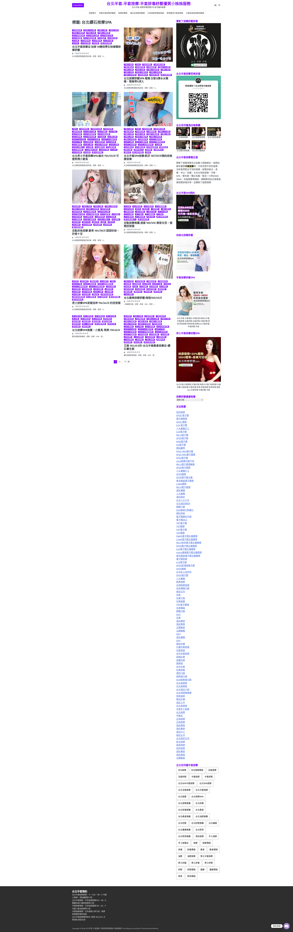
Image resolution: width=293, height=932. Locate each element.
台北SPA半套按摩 (186, 783)
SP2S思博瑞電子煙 (185, 565)
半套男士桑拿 (91, 33)
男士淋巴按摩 (111, 316)
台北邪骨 (199, 830)
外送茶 (135, 286)
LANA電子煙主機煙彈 (186, 539)
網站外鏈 (180, 644)
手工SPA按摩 (163, 211)
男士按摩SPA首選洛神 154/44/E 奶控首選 (96, 303)
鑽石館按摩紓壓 (143, 219)
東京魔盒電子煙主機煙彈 (188, 556)
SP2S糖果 (181, 569)
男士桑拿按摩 (99, 316)
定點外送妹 (86, 222)
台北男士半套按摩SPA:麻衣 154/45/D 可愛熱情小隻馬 (95, 157)
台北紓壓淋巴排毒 (91, 150)
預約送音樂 (111, 324)
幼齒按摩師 (107, 224)
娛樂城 (179, 663)
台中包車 (180, 667)
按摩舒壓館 (122, 13)
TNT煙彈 (180, 526)
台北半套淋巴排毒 (106, 35)
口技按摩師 (136, 284)
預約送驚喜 (76, 326)
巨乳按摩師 (76, 224)
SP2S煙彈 (181, 474)
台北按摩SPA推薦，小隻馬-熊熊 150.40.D (96, 330)
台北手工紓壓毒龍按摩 (157, 142)
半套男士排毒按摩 (78, 33)
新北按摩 (180, 742)
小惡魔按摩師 (161, 337)
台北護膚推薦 (184, 830)
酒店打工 (180, 732)
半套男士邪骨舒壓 (130, 75)
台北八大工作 (182, 500)
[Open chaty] (287, 926)
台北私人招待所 (183, 572)
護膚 (202, 869)
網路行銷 (180, 507)
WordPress (154, 928)
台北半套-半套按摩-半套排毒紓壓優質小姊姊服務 (149, 4)
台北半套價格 (102, 131)
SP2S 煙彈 (181, 422)
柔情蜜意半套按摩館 (175, 13)
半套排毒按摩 (129, 67)
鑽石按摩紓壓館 (106, 43)
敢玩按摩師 (137, 342)
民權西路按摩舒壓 (78, 297)
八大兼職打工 (182, 428)
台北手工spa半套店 (79, 139)
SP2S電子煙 (182, 438)
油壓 (180, 856)
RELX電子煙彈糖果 (185, 464)
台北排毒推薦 (184, 810)
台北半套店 (113, 131)
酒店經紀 (180, 497)
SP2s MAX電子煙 (184, 451)
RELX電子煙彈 (183, 487)
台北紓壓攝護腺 (78, 150)
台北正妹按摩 (111, 142)
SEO (178, 614)
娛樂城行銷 (181, 676)
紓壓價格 (191, 869)
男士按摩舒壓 (91, 297)
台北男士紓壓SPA (78, 147)
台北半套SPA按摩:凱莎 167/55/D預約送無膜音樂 (148, 157)
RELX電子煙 (182, 435)
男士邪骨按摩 (97, 319)
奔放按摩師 (153, 286)
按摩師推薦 (163, 147)
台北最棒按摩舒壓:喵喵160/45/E (143, 297)
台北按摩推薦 (184, 803)
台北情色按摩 (112, 38)
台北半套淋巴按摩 (92, 35)
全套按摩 (212, 770)
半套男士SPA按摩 (89, 30)
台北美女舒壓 (108, 40)
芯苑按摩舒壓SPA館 (156, 13)
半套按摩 (195, 777)
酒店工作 (180, 702)
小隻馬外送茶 (151, 211)
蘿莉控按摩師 (107, 321)
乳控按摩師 (76, 206)
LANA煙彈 (181, 484)
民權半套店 (150, 217)
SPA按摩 (182, 770)
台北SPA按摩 (205, 783)
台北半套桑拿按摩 (104, 134)
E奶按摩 (75, 281)
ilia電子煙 (181, 445)
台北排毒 (199, 803)
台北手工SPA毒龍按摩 (109, 139)
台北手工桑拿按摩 (155, 139)
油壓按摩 (191, 856)
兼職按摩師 (94, 281)
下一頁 (127, 362)
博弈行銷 (180, 673)
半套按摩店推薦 (159, 64)
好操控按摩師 (129, 289)
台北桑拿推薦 (184, 816)
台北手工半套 (77, 142)
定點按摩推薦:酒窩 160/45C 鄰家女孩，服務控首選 (148, 224)
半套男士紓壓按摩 (104, 33)
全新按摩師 (84, 281)
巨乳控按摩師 (87, 224)
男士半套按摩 (206, 856)
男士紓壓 (75, 319)
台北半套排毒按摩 (89, 134)
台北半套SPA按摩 (89, 131)
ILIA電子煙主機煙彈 (185, 549)
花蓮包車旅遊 (182, 647)
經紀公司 (180, 591)
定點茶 (103, 222)
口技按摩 (127, 284)
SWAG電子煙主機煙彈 (186, 536)
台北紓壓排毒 (97, 40)
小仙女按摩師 (129, 294)
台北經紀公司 (182, 738)
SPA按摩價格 (197, 770)
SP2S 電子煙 (182, 415)
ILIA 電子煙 (181, 425)
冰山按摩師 (104, 281)
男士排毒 (195, 863)
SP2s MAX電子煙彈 (185, 454)
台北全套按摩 (184, 790)
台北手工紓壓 (129, 142)
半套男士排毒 (114, 30)
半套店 (138, 64)
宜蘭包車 (180, 660)
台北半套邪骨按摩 (89, 38)
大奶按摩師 (76, 289)
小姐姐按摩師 (150, 337)
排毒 (180, 849)
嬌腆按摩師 (137, 292)
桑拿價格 (213, 849)
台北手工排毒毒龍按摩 (105, 284)
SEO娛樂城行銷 (183, 680)
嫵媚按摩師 (128, 292)
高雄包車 (180, 657)
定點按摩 (95, 222)
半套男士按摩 (102, 30)
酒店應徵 (180, 624)
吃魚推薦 (95, 43)
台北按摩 (158, 144)
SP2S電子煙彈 (183, 467)
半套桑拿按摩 (140, 67)
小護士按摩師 (166, 209)
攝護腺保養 (160, 339)
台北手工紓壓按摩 (141, 142)
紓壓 (180, 869)
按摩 (195, 843)
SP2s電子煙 (182, 458)
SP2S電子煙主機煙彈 (186, 546)
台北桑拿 (199, 810)
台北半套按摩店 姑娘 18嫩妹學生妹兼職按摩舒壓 (96, 48)
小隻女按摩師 (140, 211)
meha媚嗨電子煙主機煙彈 (189, 552)
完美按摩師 (147, 292)
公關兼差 (180, 627)
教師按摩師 (128, 342)
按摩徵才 (92, 13)
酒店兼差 (180, 621)
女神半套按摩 (87, 292)
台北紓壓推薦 (197, 823)
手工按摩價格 (150, 214)
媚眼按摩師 (162, 289)
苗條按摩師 (107, 319)
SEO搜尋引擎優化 (185, 510)
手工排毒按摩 (129, 217)
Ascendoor (136, 928)
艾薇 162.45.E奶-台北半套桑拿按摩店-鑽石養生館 (147, 347)
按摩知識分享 (138, 150)
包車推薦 (180, 601)
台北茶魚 (75, 43)
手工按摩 (213, 836)
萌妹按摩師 (76, 321)
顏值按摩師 (86, 326)
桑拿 (202, 849)
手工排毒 (160, 214)
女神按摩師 (108, 292)
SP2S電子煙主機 (184, 477)
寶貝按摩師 (157, 292)
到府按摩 (180, 412)
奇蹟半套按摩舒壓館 (107, 13)
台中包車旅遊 (182, 653)
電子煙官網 (181, 559)
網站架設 (180, 513)
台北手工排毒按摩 (89, 284)
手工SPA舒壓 (129, 214)
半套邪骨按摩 (154, 75)
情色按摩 (199, 836)
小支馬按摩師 (129, 339)
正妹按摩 (180, 719)
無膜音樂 (127, 152)
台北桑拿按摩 (99, 142)
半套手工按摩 (182, 709)
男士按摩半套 (77, 316)
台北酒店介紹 (182, 689)
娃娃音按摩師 (151, 289)
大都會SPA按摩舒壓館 (195, 13)
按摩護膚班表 (158, 150)
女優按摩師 (108, 289)
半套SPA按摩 (129, 64)
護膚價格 (213, 869)
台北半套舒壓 (77, 38)
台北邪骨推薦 (184, 836)
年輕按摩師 (97, 224)
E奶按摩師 (128, 316)
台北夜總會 (181, 683)
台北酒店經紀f (183, 503)
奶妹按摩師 (76, 222)
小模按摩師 (155, 209)
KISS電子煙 (181, 441)
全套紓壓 (182, 777)
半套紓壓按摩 (143, 75)
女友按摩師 (76, 292)
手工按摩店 (183, 843)
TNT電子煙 (181, 523)
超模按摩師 (76, 324)
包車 (178, 595)
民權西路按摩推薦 (107, 294)
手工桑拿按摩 (140, 217)
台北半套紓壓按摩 (92, 214)
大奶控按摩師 (87, 289)
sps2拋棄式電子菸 (185, 461)
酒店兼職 (180, 490)
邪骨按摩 (180, 696)
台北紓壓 (75, 40)
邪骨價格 (191, 876)
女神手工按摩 (98, 292)
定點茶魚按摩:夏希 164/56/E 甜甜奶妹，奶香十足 (95, 232)
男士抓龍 (182, 863)
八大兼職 (180, 494)
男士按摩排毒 (88, 316)
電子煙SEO (181, 520)
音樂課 (148, 152)
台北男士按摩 (88, 144)
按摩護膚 (148, 150)
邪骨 (180, 876)
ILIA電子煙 (181, 432)
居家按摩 (180, 745)
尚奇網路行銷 (182, 588)
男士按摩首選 (102, 297)
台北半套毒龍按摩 (78, 35)
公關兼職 (180, 631)
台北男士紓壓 (114, 144)
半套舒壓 (209, 777)
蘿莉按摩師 (96, 321)
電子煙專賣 (181, 419)
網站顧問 (180, 448)
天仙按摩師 (143, 286)
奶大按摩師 (115, 219)
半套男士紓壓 (129, 72)
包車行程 (180, 598)
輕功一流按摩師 (87, 324)
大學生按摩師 (98, 289)
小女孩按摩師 (138, 337)
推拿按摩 (180, 582)
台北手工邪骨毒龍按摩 (146, 144)
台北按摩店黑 (88, 142)
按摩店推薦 (128, 150)
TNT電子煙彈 (182, 604)
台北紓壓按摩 (85, 40)
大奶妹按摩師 (111, 286)
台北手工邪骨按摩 (130, 144)
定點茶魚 (111, 222)
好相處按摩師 (140, 289)
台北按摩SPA (197, 796)
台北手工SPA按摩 (93, 139)
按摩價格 (206, 843)
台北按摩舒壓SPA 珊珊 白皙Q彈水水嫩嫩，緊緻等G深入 (146, 80)
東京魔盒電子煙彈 (185, 481)
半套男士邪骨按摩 (155, 72)
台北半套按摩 (77, 134)
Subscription (78, 5)
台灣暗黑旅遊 (182, 585)
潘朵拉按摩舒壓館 (137, 13)
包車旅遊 (180, 650)
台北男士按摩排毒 (101, 144)
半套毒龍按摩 (77, 30)
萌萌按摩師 (86, 321)
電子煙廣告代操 (183, 516)
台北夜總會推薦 (183, 693)
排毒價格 (191, 849)
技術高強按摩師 (152, 147)
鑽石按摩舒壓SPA (130, 219)
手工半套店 (139, 214)
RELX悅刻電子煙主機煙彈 (188, 542)
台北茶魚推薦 (85, 43)
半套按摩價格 (147, 64)
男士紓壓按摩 (85, 319)
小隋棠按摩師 (129, 211)
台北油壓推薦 (77, 144)
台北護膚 (213, 823)
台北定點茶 (101, 38)
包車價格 (180, 608)
